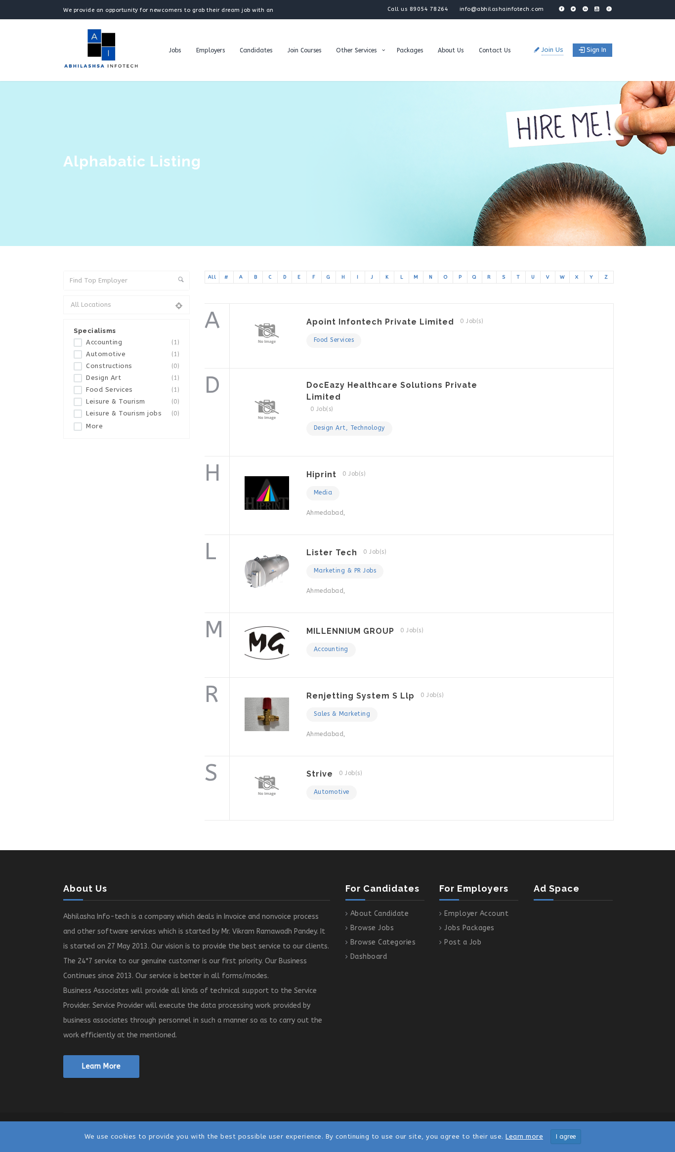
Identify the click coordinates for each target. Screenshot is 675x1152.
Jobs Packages (469, 928)
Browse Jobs (372, 928)
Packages (410, 50)
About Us (451, 50)
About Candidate (379, 913)
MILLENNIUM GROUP (350, 631)
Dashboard (368, 956)
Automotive (132, 354)
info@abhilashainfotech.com (502, 9)
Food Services (132, 389)
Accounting (132, 342)
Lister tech (331, 552)
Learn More (101, 1066)
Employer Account (476, 913)
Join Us (552, 49)
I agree (566, 1136)
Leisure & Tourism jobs (132, 413)
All (212, 277)
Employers (210, 50)
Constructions (132, 366)
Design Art (132, 377)
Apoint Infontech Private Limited (380, 322)
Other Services (356, 50)
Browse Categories (383, 942)
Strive (319, 774)
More (94, 426)
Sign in (596, 49)
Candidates (256, 50)
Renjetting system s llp (360, 695)
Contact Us (494, 50)
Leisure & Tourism (132, 401)
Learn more (524, 1136)
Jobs (175, 50)
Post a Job (462, 942)
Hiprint (321, 474)
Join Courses (304, 50)
